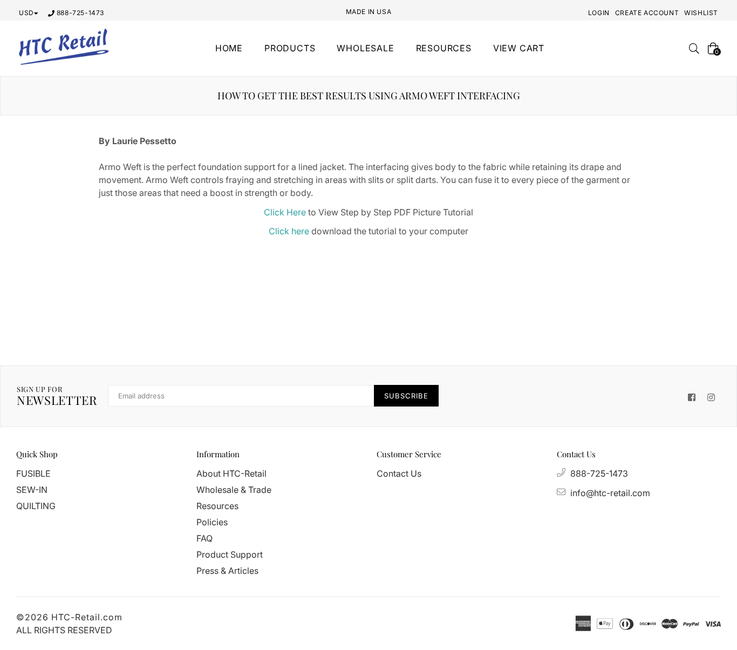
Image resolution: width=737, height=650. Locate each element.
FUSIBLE (33, 473)
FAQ (204, 538)
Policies (212, 522)
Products (289, 48)
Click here (289, 231)
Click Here (285, 212)
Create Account (647, 13)
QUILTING (36, 505)
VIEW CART (518, 48)
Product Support (229, 554)
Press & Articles (227, 570)
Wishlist (701, 13)
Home (229, 48)
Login (599, 13)
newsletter (57, 396)
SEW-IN (31, 489)
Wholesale (365, 48)
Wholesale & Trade (233, 489)
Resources (217, 505)
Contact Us (399, 473)
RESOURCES (444, 48)
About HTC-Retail (231, 473)
